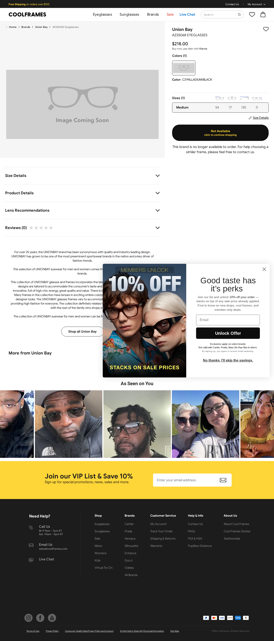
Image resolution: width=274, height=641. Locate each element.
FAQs (191, 531)
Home (13, 27)
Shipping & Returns (163, 538)
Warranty (156, 546)
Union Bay (41, 27)
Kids (97, 560)
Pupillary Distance (200, 546)
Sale (170, 14)
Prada (128, 531)
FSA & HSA (195, 538)
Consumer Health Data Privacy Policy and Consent (89, 631)
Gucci (129, 560)
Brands (153, 14)
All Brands (131, 575)
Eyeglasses (102, 14)
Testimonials (232, 538)
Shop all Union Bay (82, 331)
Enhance (130, 553)
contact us (245, 152)
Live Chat (187, 14)
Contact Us (232, 4)
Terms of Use (33, 631)
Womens (101, 553)
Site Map (174, 631)
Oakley (129, 568)
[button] (56, 424)
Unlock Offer (228, 333)
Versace (130, 538)
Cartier (129, 524)
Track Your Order (161, 531)
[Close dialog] (264, 269)
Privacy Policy (52, 631)
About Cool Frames (236, 524)
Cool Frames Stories (237, 531)
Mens (98, 546)
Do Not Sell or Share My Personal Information (142, 631)
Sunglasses (129, 14)
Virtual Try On (104, 568)
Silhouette (131, 546)
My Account (255, 4)
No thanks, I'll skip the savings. (228, 360)
